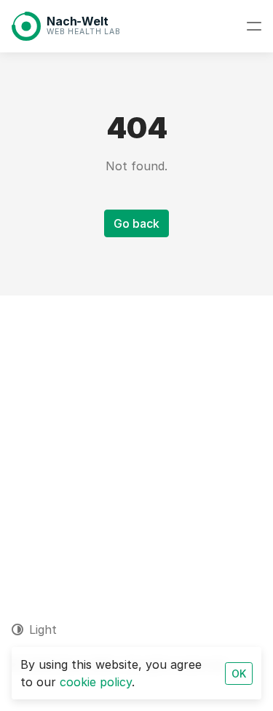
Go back (136, 223)
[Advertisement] (136, 439)
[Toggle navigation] (254, 26)
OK (239, 673)
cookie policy (96, 682)
